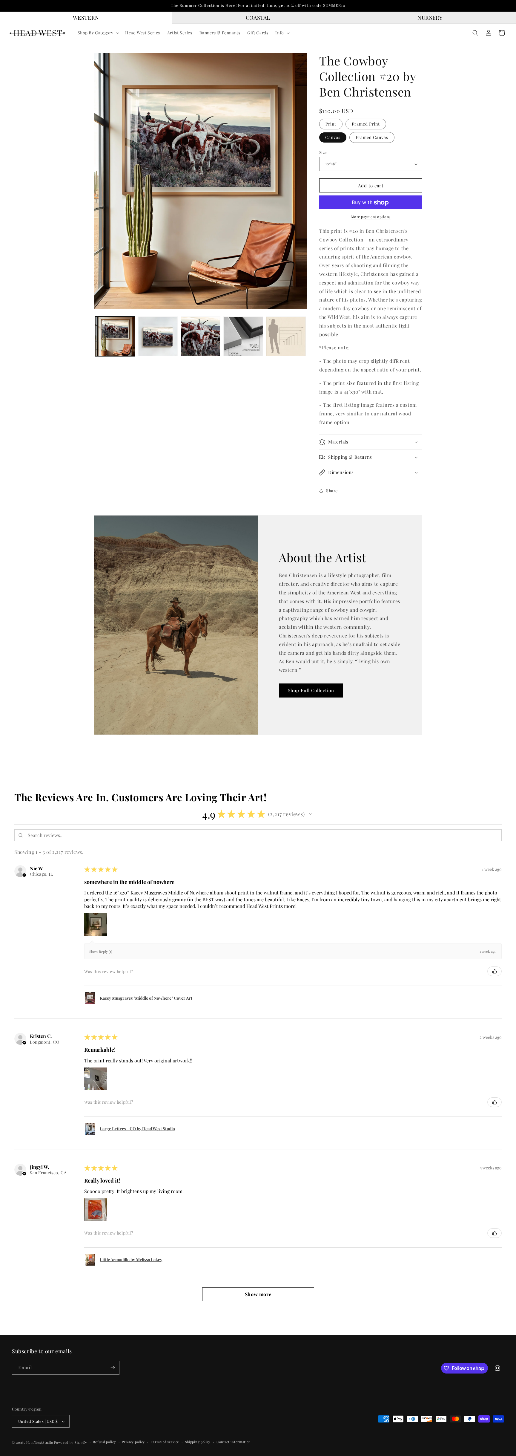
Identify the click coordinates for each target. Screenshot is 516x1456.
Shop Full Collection (311, 691)
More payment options (371, 217)
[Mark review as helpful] (494, 971)
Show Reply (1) (100, 951)
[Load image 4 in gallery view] (243, 337)
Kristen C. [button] (41, 1036)
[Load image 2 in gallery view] (158, 337)
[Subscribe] (112, 1368)
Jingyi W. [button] (39, 1167)
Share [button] (332, 490)
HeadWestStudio (39, 1442)
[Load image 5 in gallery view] (286, 337)
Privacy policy (133, 1442)
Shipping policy (198, 1442)
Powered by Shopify (70, 1442)
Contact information (233, 1442)
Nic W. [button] (37, 868)
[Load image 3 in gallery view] (200, 337)
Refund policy (104, 1442)
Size (323, 152)
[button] (98, 33)
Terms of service (165, 1442)
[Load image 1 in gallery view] (115, 337)
